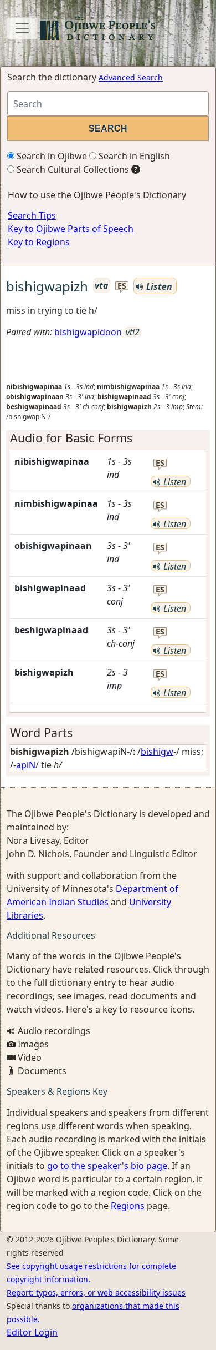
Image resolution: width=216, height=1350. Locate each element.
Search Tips (32, 215)
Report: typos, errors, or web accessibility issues (96, 1292)
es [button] (121, 286)
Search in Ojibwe (50, 156)
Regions (128, 1206)
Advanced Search (131, 77)
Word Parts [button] (41, 732)
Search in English (133, 156)
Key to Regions (39, 242)
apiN (25, 765)
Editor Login (32, 1332)
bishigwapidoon (88, 332)
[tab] (108, 438)
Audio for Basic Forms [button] (71, 438)
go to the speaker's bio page (107, 1166)
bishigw (157, 751)
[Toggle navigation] (22, 28)
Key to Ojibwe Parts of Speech (70, 229)
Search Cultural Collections (71, 169)
